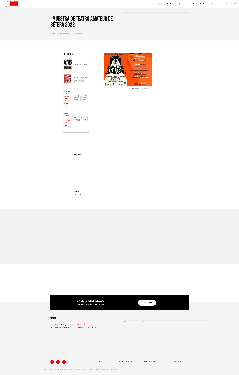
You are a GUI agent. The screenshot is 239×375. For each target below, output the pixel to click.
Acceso (99, 361)
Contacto (214, 4)
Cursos (187, 4)
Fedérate (173, 4)
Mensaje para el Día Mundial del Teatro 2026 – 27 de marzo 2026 (81, 98)
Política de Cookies (150, 361)
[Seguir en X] (79, 196)
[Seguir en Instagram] (64, 362)
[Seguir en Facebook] (74, 196)
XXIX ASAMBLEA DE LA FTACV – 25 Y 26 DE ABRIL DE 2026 (81, 119)
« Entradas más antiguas (58, 252)
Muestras (196, 4)
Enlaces (205, 4)
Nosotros (162, 4)
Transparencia (176, 361)
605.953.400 (81, 324)
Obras (181, 4)
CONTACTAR (147, 302)
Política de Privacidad (125, 361)
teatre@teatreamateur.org (86, 327)
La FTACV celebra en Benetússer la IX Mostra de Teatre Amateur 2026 (81, 79)
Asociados (224, 4)
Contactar (76, 155)
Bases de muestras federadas (61, 34)
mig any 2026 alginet (81, 64)
